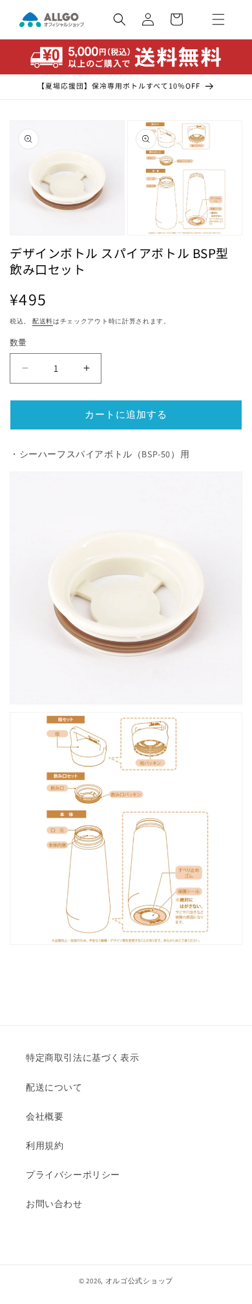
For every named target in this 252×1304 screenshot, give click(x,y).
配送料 (42, 321)
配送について (54, 1087)
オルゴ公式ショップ (139, 1280)
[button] (218, 19)
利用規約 (44, 1145)
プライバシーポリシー (73, 1174)
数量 (18, 342)
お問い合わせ (54, 1204)
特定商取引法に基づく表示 (82, 1057)
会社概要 (44, 1116)
